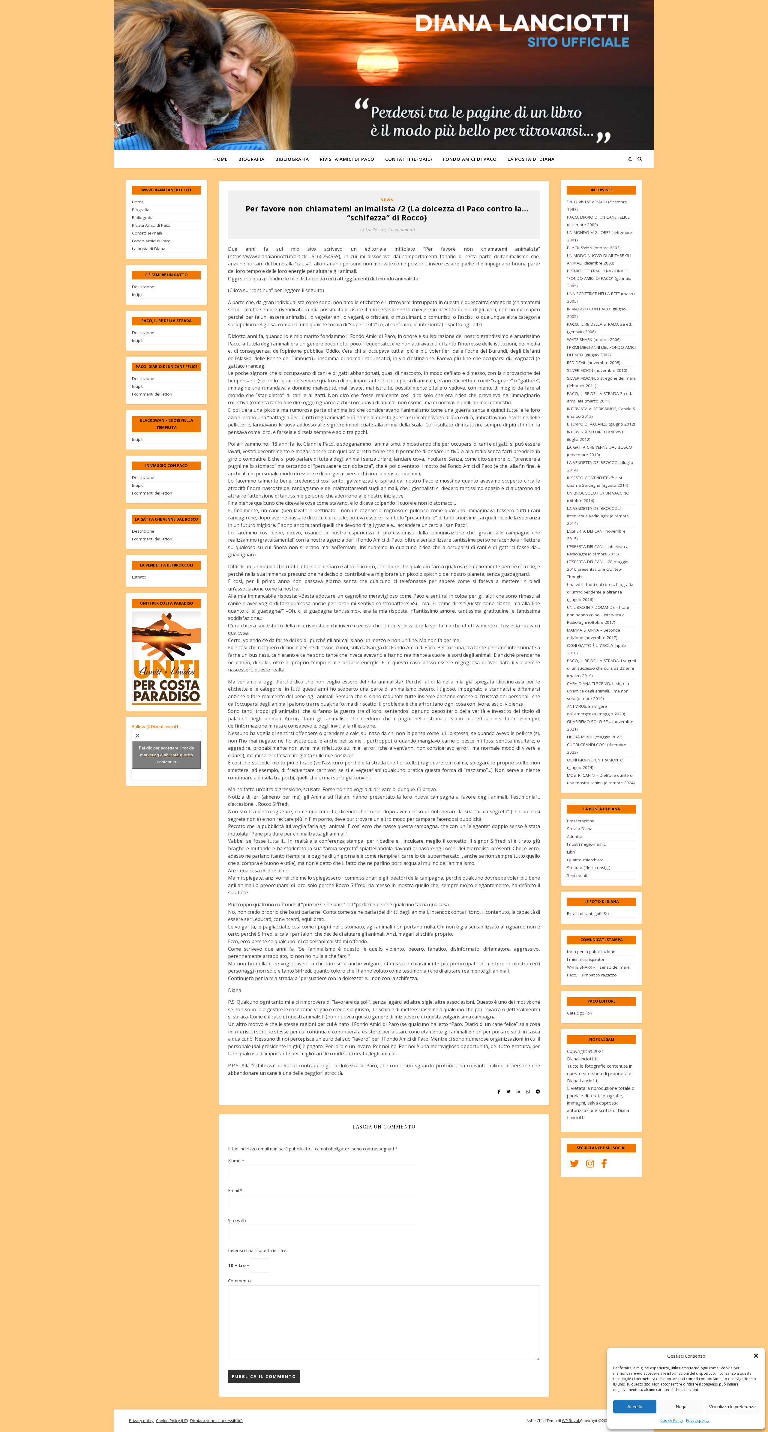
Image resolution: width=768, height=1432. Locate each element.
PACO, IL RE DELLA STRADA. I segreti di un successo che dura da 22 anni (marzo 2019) (601, 668)
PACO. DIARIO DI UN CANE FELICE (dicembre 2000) (598, 220)
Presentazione (580, 821)
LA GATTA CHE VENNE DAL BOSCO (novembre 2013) (599, 450)
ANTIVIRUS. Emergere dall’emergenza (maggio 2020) (596, 710)
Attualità (574, 836)
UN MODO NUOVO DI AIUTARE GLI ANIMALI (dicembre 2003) (599, 259)
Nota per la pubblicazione (591, 951)
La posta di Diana (531, 159)
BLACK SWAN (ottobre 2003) (594, 247)
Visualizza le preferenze (732, 1406)
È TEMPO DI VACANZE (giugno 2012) (601, 424)
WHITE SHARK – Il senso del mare (598, 967)
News (387, 199)
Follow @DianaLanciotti (155, 726)
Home (220, 159)
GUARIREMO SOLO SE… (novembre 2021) (600, 725)
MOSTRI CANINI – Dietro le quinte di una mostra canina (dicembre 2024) (601, 779)
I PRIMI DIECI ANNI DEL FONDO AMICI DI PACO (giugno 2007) (601, 351)
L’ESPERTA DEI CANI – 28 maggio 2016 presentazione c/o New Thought (597, 569)
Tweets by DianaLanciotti (166, 755)
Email (235, 1190)
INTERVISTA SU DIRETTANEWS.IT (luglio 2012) (596, 435)
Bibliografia (292, 159)
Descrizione (143, 286)
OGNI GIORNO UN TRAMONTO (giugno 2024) (595, 763)
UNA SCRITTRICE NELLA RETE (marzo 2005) (601, 297)
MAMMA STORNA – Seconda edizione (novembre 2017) (593, 633)
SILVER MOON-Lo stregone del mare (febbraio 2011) (601, 381)
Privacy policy (697, 1420)
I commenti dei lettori (152, 394)
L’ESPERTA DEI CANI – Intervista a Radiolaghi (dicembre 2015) (597, 550)
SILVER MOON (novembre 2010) (597, 370)
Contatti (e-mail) (408, 159)
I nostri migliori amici (586, 844)
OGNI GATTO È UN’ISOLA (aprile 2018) (596, 649)
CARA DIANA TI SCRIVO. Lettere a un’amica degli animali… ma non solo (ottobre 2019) (598, 691)
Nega (681, 1406)
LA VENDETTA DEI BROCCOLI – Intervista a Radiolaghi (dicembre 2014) (598, 516)
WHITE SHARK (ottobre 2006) (594, 339)
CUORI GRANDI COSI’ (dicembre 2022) (596, 748)
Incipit (137, 294)
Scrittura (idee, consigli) (588, 867)
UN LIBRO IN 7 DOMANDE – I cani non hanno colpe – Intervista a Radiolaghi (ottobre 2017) (598, 615)
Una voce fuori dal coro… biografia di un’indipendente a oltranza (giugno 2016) (600, 592)
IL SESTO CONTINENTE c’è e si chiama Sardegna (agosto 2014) (597, 481)
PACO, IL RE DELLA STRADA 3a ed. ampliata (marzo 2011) (599, 397)
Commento (239, 1281)
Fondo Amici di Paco (470, 159)
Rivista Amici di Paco (347, 159)
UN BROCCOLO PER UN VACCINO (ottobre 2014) (598, 496)
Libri (571, 852)
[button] (756, 1356)
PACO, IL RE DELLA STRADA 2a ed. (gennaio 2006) (599, 327)
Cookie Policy (671, 1420)
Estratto (139, 577)
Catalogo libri (579, 1013)
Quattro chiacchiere (585, 859)
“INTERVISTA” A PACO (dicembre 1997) (597, 205)
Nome (236, 1161)
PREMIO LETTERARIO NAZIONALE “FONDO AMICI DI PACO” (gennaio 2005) (599, 278)
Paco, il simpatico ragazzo (592, 975)
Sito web (237, 1220)
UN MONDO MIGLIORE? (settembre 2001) (599, 236)
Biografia (251, 159)
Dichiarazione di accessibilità (216, 1420)
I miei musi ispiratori (586, 959)
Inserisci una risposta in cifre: (257, 1250)
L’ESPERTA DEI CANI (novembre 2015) (596, 534)
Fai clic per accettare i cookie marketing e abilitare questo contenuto (166, 755)
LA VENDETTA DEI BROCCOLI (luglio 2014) (600, 466)
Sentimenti (577, 875)
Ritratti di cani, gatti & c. (588, 913)
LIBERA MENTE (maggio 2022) (594, 737)
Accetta (634, 1406)
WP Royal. (571, 1420)
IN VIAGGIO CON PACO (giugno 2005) (596, 312)
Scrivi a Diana (579, 828)
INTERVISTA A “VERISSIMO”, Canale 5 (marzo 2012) (601, 412)
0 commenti (403, 229)
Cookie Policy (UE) (172, 1420)
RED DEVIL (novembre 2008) (593, 362)
